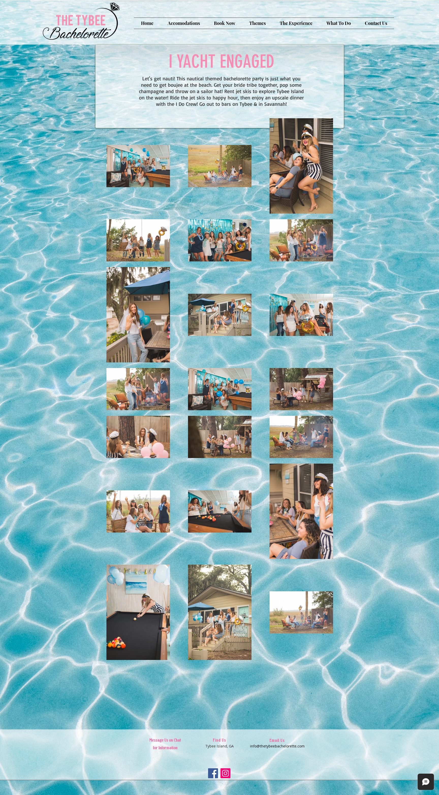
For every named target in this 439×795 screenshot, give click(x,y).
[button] (184, 23)
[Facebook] (213, 773)
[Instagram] (225, 773)
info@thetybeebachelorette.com (277, 746)
